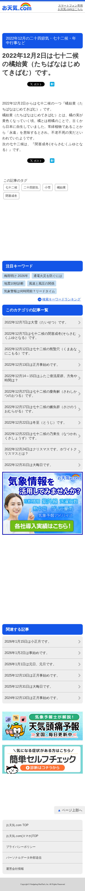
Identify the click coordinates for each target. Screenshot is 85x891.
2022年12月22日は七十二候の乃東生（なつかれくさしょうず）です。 (41, 436)
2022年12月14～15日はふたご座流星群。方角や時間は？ (41, 378)
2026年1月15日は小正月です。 (28, 641)
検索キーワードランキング (61, 299)
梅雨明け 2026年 (16, 276)
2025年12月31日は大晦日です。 (29, 686)
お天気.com (17, 7)
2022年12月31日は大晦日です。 (29, 465)
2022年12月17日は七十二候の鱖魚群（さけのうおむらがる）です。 (41, 409)
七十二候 (11, 187)
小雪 (48, 187)
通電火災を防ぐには (48, 276)
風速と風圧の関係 (41, 283)
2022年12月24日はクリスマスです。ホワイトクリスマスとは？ (41, 451)
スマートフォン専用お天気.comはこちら (70, 7)
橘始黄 (61, 187)
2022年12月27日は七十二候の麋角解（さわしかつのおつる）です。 (41, 394)
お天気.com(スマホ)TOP (22, 836)
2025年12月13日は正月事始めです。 (32, 675)
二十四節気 (31, 187)
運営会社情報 (15, 868)
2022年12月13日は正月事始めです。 (32, 364)
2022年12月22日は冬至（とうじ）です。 (36, 422)
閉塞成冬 (11, 195)
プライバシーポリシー (21, 846)
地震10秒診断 (14, 283)
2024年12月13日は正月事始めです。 (32, 698)
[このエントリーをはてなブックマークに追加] (52, 85)
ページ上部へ (72, 810)
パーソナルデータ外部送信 (23, 857)
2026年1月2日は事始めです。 (27, 653)
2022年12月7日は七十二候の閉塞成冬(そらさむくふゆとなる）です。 (40, 336)
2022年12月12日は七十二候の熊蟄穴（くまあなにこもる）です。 (41, 351)
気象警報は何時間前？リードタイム (29, 291)
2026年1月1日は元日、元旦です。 (30, 664)
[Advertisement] (43, 229)
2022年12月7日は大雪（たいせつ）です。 (36, 322)
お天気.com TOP (17, 825)
